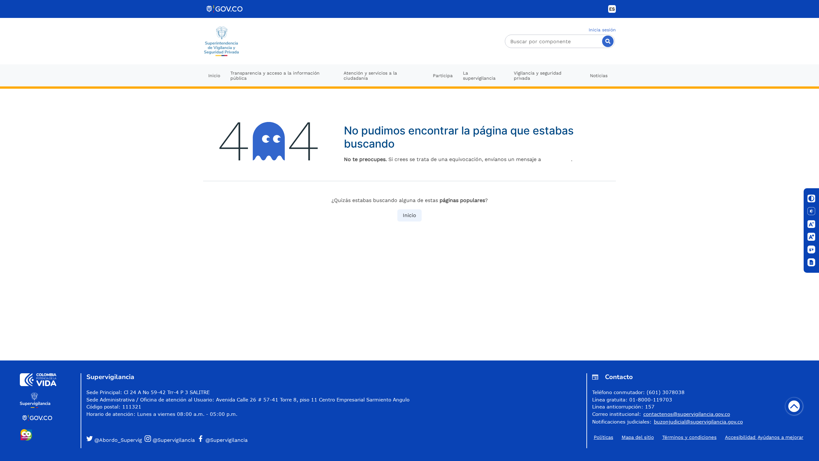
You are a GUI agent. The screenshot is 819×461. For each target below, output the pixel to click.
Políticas (603, 437)
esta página (557, 159)
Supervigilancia (110, 377)
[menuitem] (214, 75)
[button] (114, 439)
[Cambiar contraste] (811, 198)
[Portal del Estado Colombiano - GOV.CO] (225, 9)
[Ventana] (811, 262)
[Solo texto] (811, 211)
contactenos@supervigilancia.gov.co (686, 414)
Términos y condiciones (689, 437)
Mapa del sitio (638, 437)
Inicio (409, 215)
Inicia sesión (602, 29)
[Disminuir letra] (811, 224)
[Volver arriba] (794, 406)
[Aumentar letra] (811, 236)
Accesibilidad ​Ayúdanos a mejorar (764, 437)
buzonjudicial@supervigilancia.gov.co (698, 422)
